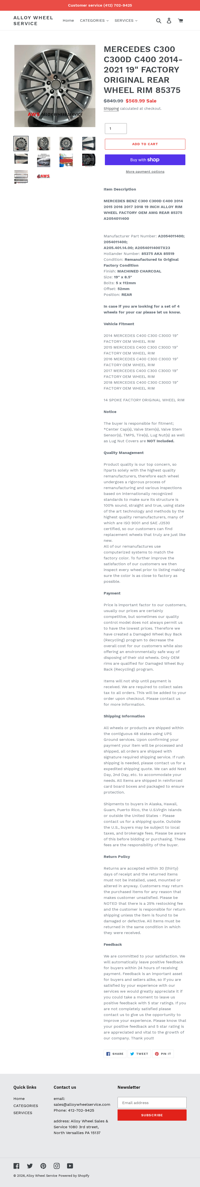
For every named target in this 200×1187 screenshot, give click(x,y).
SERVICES (22, 1112)
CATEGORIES (25, 1105)
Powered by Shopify (74, 1175)
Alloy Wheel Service (33, 20)
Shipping (111, 108)
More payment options (145, 171)
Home (19, 1098)
